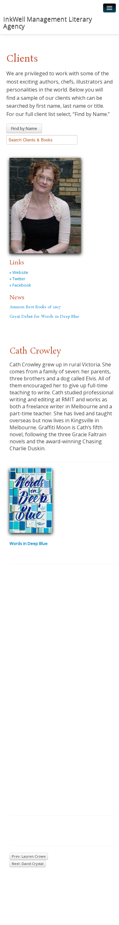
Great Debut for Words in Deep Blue (44, 316)
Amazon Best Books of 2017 (35, 307)
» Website (19, 272)
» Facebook (20, 285)
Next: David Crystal (27, 863)
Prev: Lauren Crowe (29, 856)
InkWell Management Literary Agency (47, 22)
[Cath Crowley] (45, 204)
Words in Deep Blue (29, 543)
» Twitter (17, 279)
